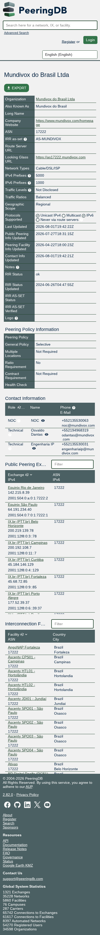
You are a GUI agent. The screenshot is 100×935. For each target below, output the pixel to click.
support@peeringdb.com (23, 879)
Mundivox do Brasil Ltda (55, 99)
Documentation (15, 845)
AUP (29, 787)
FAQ (6, 853)
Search (8, 823)
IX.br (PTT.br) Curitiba (26, 560)
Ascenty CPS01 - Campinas (21, 659)
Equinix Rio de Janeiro (26, 488)
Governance (13, 857)
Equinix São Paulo (22, 504)
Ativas (13, 764)
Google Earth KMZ (18, 865)
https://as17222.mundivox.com (61, 157)
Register (68, 41)
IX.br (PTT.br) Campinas (27, 543)
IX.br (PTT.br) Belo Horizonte (23, 523)
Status (8, 861)
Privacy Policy (27, 795)
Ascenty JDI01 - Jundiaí (27, 699)
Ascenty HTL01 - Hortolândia (21, 673)
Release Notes (15, 849)
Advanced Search (16, 33)
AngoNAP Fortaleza (24, 647)
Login (90, 40)
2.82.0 (8, 795)
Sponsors (10, 827)
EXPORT (16, 88)
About (7, 815)
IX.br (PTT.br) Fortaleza (27, 576)
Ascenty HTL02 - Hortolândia (21, 687)
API (5, 841)
